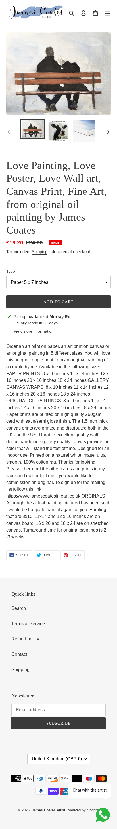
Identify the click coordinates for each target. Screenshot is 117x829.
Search (18, 608)
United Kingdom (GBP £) (57, 758)
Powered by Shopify (82, 810)
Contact (19, 654)
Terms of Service (28, 623)
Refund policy (25, 638)
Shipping (39, 251)
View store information (34, 331)
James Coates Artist (48, 810)
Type (10, 271)
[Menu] (107, 13)
